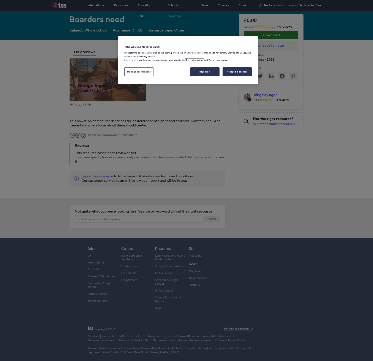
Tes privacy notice (218, 60)
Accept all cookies (237, 71)
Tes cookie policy (195, 60)
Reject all (204, 71)
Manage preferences (139, 71)
